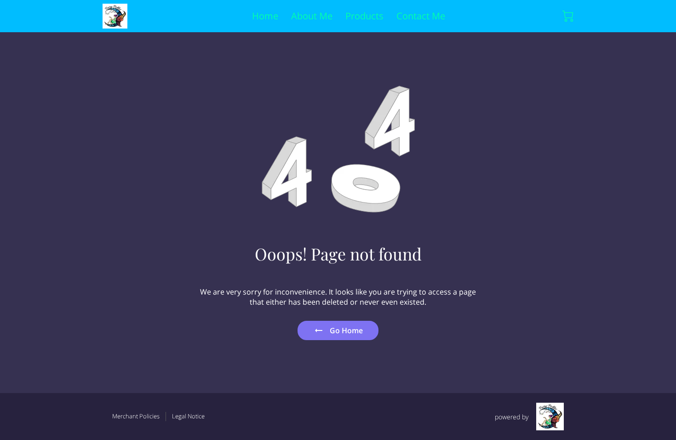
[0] (567, 16)
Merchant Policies (136, 416)
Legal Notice (188, 416)
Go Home (346, 330)
